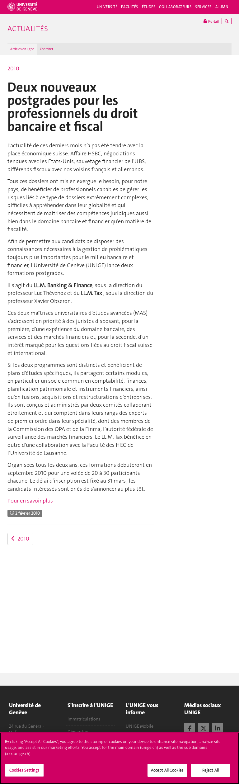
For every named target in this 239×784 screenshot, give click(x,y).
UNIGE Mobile (139, 726)
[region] (119, 758)
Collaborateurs (175, 6)
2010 (13, 68)
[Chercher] (226, 21)
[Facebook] (190, 727)
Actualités (27, 29)
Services (203, 6)
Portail (213, 21)
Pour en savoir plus (30, 500)
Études (148, 6)
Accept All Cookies (167, 770)
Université (107, 6)
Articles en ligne (22, 49)
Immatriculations (84, 719)
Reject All (210, 770)
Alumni (222, 6)
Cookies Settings (24, 770)
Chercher (46, 49)
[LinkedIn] (218, 727)
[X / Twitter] (204, 727)
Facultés (129, 6)
